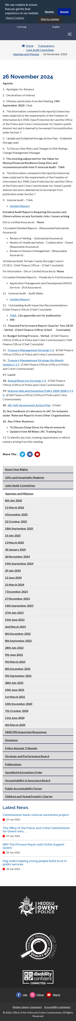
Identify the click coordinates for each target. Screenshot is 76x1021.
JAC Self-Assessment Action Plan (29, 405)
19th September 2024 (19, 563)
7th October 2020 (16, 710)
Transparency (46, 45)
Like (25, 994)
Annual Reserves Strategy (25, 380)
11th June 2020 (14, 717)
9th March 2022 (15, 661)
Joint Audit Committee (40, 50)
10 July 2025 (13, 535)
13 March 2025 (14, 542)
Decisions (11, 740)
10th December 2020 (18, 703)
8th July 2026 (13, 500)
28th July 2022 (14, 647)
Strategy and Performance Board (27, 756)
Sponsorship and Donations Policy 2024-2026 (37, 390)
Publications (13, 764)
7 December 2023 (16, 591)
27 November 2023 (17, 598)
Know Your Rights (16, 469)
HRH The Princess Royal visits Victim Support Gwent (33, 846)
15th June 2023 (14, 619)
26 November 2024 (17, 556)
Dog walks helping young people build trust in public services (35, 862)
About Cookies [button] (15, 17)
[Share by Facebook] (30, 454)
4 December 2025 (16, 514)
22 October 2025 (16, 521)
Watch (56, 994)
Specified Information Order (23, 772)
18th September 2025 (19, 528)
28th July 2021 (14, 682)
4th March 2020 (15, 724)
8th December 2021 (18, 668)
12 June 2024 (13, 577)
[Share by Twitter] (22, 454)
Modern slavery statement (27, 1007)
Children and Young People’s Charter (29, 796)
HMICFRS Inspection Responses (26, 732)
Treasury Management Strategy (28, 350)
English (56, 26)
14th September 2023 (19, 605)
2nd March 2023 (15, 626)
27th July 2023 (14, 612)
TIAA (13, 315)
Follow (40, 994)
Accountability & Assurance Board (27, 780)
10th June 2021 (14, 689)
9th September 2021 (18, 675)
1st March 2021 (15, 696)
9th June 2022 (14, 654)
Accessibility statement (57, 1007)
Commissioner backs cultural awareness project (36, 815)
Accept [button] (64, 11)
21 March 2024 (14, 584)
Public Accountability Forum (23, 788)
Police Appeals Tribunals (21, 748)
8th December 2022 (18, 633)
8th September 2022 (18, 640)
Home (29, 45)
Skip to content (50, 19)
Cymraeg (21, 26)
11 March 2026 (14, 507)
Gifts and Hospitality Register (24, 477)
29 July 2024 (13, 570)
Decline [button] (49, 11)
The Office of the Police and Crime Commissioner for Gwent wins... (36, 829)
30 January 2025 (15, 549)
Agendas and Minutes (26, 54)
